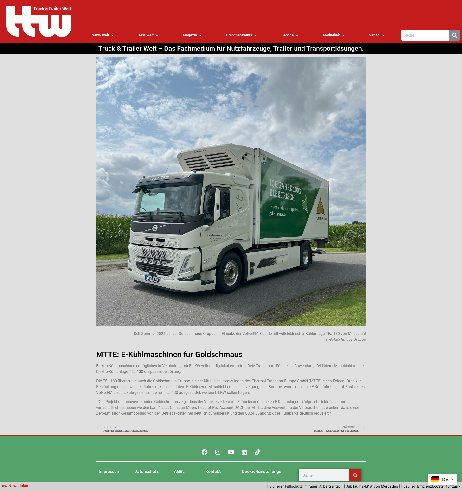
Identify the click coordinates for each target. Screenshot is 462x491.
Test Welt (146, 35)
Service (288, 35)
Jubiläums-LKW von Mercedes (338, 486)
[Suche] (355, 475)
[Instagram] (218, 452)
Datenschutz (146, 471)
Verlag (374, 35)
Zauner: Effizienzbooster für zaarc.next (402, 486)
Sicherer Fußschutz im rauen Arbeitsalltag (271, 486)
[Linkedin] (244, 452)
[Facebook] (205, 452)
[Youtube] (231, 452)
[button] (102, 35)
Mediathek (331, 35)
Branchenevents (239, 35)
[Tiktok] (257, 452)
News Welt (100, 35)
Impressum (110, 471)
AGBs (179, 471)
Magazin (190, 35)
